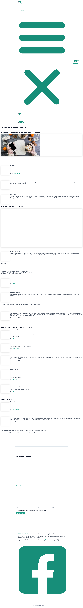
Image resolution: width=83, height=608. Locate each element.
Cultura (20, 4)
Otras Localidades (21, 10)
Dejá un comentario (19, 485)
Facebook (49, 539)
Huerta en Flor (15, 338)
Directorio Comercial (22, 120)
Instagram (52, 539)
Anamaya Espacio (16, 348)
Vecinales (20, 3)
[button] (42, 62)
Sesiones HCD (21, 5)
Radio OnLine (26, 533)
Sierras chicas (21, 9)
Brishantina (15, 283)
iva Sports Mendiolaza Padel (18, 173)
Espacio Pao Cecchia (16, 319)
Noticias (20, 2)
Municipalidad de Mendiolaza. (8, 306)
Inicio (20, 1)
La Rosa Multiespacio (16, 391)
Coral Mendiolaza (16, 409)
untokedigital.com (47, 605)
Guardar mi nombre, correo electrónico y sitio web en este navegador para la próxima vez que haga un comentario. (32, 510)
